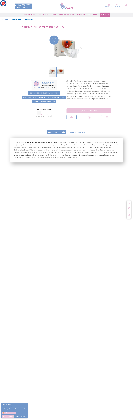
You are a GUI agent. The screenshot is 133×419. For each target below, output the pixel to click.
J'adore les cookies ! (9, 412)
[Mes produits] (129, 204)
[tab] (56, 132)
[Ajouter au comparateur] (89, 117)
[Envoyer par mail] (71, 117)
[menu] (66, 15)
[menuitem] (35, 15)
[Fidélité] (129, 215)
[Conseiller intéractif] (129, 211)
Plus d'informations (20, 416)
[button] (80, 49)
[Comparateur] (129, 207)
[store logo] (66, 6)
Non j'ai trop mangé (8, 416)
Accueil (5, 19)
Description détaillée (56, 132)
